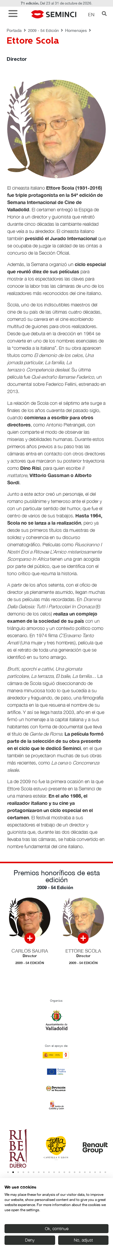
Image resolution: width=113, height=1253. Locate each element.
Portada (14, 30)
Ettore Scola (83, 951)
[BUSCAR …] (104, 14)
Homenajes (76, 30)
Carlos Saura (29, 951)
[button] (14, 14)
